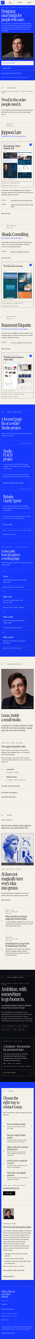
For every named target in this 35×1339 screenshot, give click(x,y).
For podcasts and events (9, 797)
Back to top (5, 1319)
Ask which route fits (9, 534)
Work (10, 2)
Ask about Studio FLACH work (10, 786)
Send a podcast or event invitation (14, 1270)
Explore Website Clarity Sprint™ (11, 73)
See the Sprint (17, 524)
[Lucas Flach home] (3, 2)
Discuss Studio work (7, 1309)
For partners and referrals (9, 792)
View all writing (7, 819)
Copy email (9, 1193)
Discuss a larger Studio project (17, 483)
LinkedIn (4, 1304)
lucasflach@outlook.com (11, 1188)
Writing (20, 2)
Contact (29, 2)
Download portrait (8, 1276)
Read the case (6, 213)
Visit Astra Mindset (17, 1072)
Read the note (6, 900)
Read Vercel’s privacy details (8, 1333)
